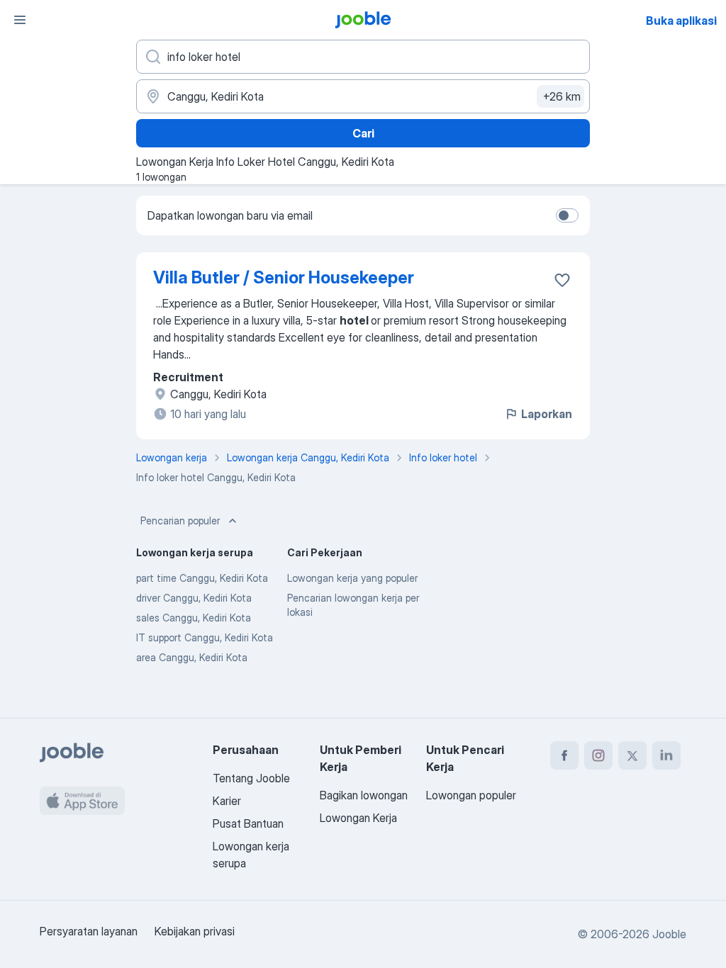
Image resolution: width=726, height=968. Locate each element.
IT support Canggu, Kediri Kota (204, 637)
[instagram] (598, 755)
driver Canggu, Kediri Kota (194, 598)
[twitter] (632, 755)
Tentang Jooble (251, 778)
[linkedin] (666, 755)
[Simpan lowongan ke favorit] (562, 280)
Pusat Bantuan (248, 823)
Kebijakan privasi (195, 931)
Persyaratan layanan (89, 931)
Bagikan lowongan (364, 795)
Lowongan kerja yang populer (352, 578)
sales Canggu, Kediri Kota (193, 618)
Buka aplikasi (681, 20)
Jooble (669, 934)
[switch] (567, 215)
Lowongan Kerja (358, 818)
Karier (227, 801)
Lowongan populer (471, 795)
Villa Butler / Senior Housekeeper (283, 277)
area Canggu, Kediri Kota (191, 657)
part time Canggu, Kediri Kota (202, 578)
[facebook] (564, 755)
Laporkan (546, 414)
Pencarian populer (180, 520)
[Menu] (20, 20)
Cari (363, 133)
